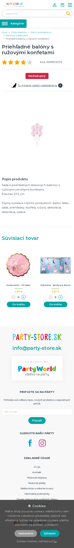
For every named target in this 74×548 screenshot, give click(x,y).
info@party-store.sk (36, 348)
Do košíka (18, 304)
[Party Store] (14, 5)
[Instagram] (42, 443)
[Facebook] (30, 443)
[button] (55, 5)
